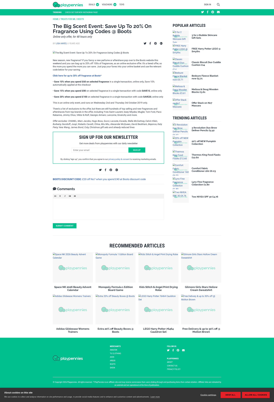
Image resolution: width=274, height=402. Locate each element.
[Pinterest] (155, 43)
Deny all (230, 395)
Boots (80, 19)
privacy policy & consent (119, 159)
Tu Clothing (115, 353)
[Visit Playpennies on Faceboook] (207, 12)
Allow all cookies (256, 395)
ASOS (112, 357)
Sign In (207, 4)
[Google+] (161, 43)
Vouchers (107, 4)
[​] (108, 209)
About (170, 362)
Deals (92, 4)
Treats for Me (68, 19)
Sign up (137, 150)
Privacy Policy (173, 369)
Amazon (113, 350)
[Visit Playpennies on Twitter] (202, 12)
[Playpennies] (68, 4)
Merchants (115, 346)
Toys (121, 4)
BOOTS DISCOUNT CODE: (67, 179)
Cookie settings (208, 395)
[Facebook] (150, 43)
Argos (112, 360)
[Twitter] (145, 43)
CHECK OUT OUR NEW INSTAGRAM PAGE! (81, 12)
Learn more (155, 397)
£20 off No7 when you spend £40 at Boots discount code (114, 179)
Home (56, 19)
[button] (55, 196)
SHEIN (112, 367)
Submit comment (64, 226)
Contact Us (172, 365)
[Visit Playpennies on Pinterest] (212, 12)
